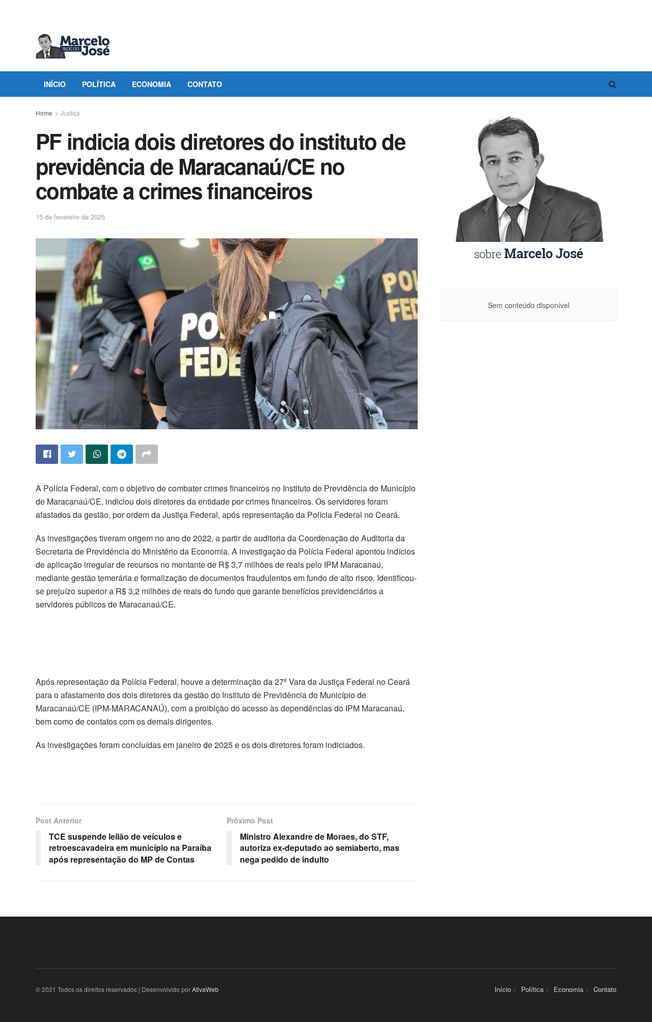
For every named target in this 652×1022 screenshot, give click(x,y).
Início (55, 84)
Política (99, 84)
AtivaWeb (205, 989)
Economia (151, 84)
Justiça (70, 112)
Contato (204, 84)
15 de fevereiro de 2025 (70, 217)
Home (44, 112)
